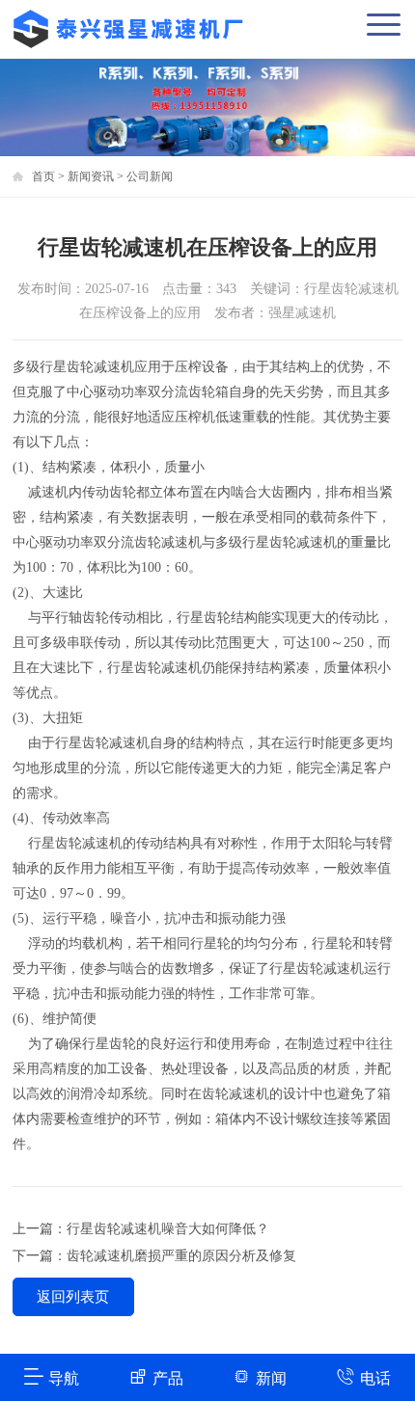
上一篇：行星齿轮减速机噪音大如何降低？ (141, 1229)
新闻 (271, 1378)
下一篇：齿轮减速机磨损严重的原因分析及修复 (154, 1256)
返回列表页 (73, 1297)
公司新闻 (149, 176)
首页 (43, 176)
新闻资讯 (91, 176)
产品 (167, 1378)
